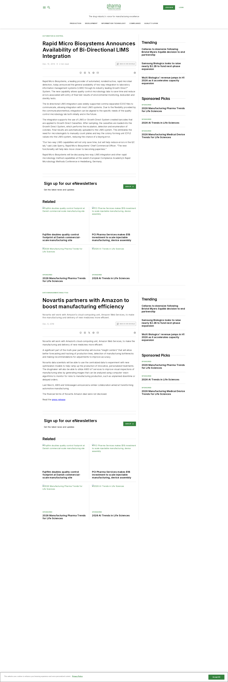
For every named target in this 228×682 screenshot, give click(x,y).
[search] (49, 7)
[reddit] (93, 73)
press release (58, 399)
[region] (114, 677)
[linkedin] (85, 73)
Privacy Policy (77, 676)
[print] (135, 73)
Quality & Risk (151, 23)
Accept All (216, 677)
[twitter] (89, 73)
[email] (98, 73)
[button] (44, 7)
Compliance (135, 23)
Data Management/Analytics (55, 293)
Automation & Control (53, 36)
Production (75, 23)
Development (91, 23)
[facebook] (80, 73)
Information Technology (113, 23)
